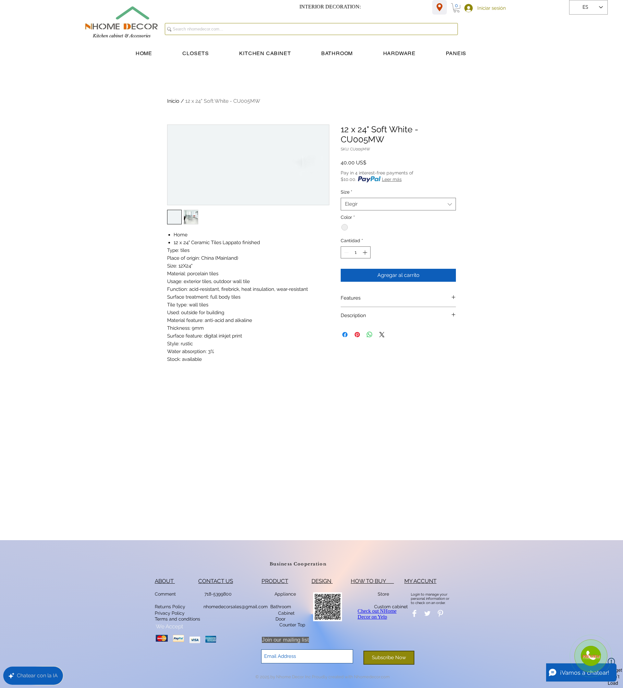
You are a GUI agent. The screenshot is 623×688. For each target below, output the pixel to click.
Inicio (173, 101)
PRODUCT (275, 581)
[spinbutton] (355, 252)
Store (385, 594)
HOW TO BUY (372, 581)
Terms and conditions (177, 619)
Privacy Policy (170, 613)
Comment (166, 594)
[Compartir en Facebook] (345, 334)
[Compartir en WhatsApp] (369, 334)
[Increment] (365, 252)
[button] (456, 8)
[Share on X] (382, 334)
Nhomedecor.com (372, 676)
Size (346, 192)
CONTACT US (215, 581)
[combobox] (398, 204)
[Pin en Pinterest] (357, 334)
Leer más (392, 179)
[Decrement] (346, 252)
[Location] (439, 7)
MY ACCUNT (420, 581)
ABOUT (165, 581)
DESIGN (322, 581)
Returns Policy (170, 606)
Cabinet (285, 613)
